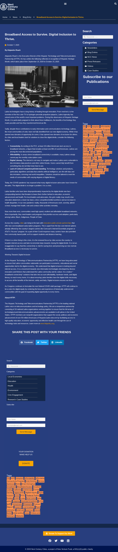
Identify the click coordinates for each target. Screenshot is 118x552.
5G (84, 126)
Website (96, 176)
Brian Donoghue (95, 135)
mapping (97, 155)
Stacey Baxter (97, 170)
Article (98, 132)
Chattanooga (103, 141)
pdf (100, 158)
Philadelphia (99, 161)
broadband (108, 135)
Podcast (108, 161)
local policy (87, 155)
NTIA (95, 158)
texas (92, 173)
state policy (18, 513)
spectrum (86, 170)
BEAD (85, 135)
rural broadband (104, 164)
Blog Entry (27, 17)
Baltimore (106, 132)
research (94, 164)
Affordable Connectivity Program (96, 129)
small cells (102, 167)
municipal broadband (29, 501)
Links (99, 152)
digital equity (89, 146)
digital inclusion (102, 147)
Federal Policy (100, 149)
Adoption (95, 126)
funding (86, 152)
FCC (91, 149)
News (15, 17)
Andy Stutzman (88, 132)
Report (86, 164)
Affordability (105, 127)
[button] (65, 4)
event (85, 149)
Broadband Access (90, 138)
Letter (93, 152)
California (93, 141)
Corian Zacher (89, 144)
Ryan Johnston (90, 167)
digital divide (102, 144)
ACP (88, 127)
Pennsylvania (88, 161)
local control (107, 152)
